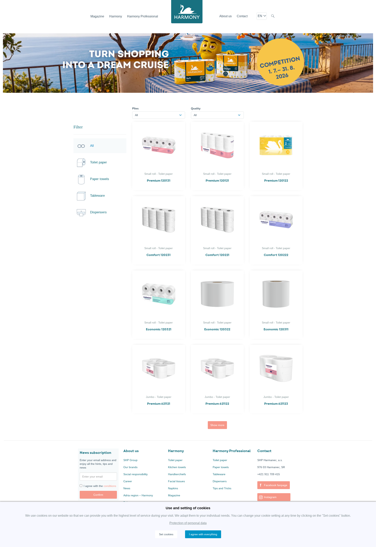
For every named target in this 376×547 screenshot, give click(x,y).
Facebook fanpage (273, 485)
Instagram (270, 497)
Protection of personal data (188, 523)
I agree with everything (203, 534)
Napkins (173, 488)
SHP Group (130, 460)
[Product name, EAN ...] (273, 16)
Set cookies (166, 534)
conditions (110, 486)
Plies (135, 108)
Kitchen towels (177, 467)
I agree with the (100, 486)
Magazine (174, 495)
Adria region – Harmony (138, 495)
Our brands (130, 467)
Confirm (98, 494)
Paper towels (221, 467)
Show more (217, 425)
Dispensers (220, 481)
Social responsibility (135, 474)
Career (127, 481)
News (126, 488)
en (260, 16)
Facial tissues (176, 481)
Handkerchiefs (177, 474)
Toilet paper (175, 460)
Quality (196, 108)
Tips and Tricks (222, 488)
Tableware (219, 474)
